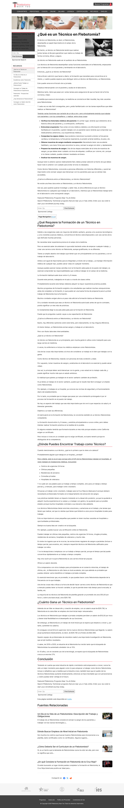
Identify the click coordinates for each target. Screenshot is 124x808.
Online (53, 11)
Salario (61, 11)
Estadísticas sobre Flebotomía (22, 80)
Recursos (94, 11)
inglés (69, 699)
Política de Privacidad (63, 800)
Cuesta (44, 11)
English (104, 11)
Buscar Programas (102, 4)
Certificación (82, 11)
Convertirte (22, 11)
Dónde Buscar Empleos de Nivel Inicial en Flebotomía (62, 731)
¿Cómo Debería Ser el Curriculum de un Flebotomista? (63, 746)
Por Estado (34, 11)
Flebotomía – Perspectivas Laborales (21, 94)
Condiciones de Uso (79, 800)
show (53, 217)
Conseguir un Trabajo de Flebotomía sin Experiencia (21, 89)
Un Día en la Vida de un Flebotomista (20, 76)
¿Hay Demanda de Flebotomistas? (23, 99)
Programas (42, 800)
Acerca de (51, 800)
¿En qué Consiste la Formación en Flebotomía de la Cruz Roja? (66, 762)
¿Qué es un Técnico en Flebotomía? (20, 70)
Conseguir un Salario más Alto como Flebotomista (22, 103)
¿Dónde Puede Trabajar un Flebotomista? (21, 84)
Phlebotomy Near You (58, 803)
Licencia (70, 11)
